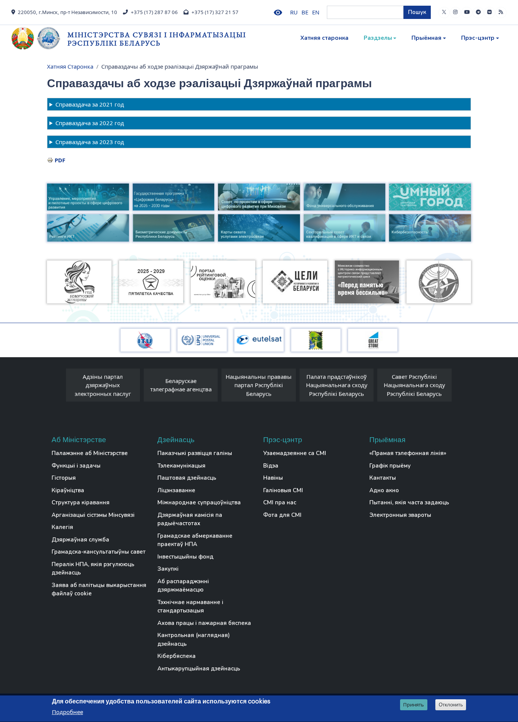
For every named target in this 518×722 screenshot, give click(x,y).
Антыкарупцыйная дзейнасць (198, 668)
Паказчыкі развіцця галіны (194, 453)
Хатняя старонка (324, 38)
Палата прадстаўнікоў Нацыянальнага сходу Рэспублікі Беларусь (336, 385)
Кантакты (382, 478)
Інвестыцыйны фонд (185, 556)
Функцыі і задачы (76, 465)
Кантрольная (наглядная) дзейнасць (193, 639)
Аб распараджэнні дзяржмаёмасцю (183, 586)
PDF (60, 160)
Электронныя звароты (400, 515)
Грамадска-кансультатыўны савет (99, 552)
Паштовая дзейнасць (186, 478)
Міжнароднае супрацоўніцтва (199, 502)
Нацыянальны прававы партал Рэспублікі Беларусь (259, 385)
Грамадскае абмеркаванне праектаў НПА (194, 540)
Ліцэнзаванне (176, 490)
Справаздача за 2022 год (89, 123)
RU (294, 12)
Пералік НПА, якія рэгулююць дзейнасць (93, 568)
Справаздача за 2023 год (89, 142)
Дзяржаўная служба (80, 539)
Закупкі (168, 569)
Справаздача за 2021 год (89, 104)
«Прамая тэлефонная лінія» (407, 453)
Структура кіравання (81, 502)
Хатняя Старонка (70, 66)
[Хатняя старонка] (39, 38)
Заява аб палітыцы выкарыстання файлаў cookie (99, 589)
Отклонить (451, 705)
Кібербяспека (176, 656)
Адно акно (384, 490)
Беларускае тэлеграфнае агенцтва (181, 385)
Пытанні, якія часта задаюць (409, 502)
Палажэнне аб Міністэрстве (90, 453)
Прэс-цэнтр (477, 38)
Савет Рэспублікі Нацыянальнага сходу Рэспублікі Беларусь (414, 385)
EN (315, 12)
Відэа (270, 465)
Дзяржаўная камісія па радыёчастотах (189, 519)
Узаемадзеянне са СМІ (294, 453)
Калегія (62, 527)
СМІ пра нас (279, 502)
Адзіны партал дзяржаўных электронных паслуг (103, 385)
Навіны (273, 478)
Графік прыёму (390, 465)
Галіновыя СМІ (283, 490)
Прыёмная (426, 38)
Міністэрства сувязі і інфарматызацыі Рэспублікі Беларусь (156, 39)
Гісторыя (64, 478)
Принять (413, 704)
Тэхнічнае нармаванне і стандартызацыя (190, 606)
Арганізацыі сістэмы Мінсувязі (93, 515)
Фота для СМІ (282, 515)
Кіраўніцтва (68, 490)
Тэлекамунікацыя (181, 465)
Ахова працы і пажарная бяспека (204, 623)
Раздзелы (378, 38)
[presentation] (58, 387)
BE (304, 12)
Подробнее (67, 712)
